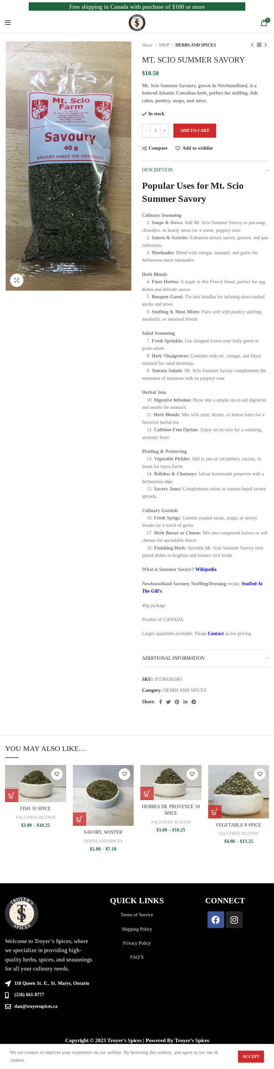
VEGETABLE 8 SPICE (238, 824)
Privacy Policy (137, 943)
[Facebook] (216, 919)
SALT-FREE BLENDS (35, 817)
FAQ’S (137, 957)
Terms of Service (137, 914)
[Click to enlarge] (16, 280)
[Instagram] (234, 919)
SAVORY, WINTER (103, 832)
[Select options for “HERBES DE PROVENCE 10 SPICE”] (147, 793)
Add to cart (195, 130)
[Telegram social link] (193, 702)
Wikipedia (206, 569)
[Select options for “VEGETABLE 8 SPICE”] (215, 811)
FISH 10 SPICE (35, 808)
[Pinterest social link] (177, 702)
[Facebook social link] (160, 702)
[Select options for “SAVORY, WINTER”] (79, 819)
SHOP (164, 44)
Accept (251, 1056)
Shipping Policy (137, 929)
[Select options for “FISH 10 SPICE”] (11, 795)
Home (148, 44)
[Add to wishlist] (57, 774)
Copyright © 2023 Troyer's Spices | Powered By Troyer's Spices (137, 1040)
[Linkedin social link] (185, 702)
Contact (216, 633)
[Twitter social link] (168, 702)
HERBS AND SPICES (195, 44)
